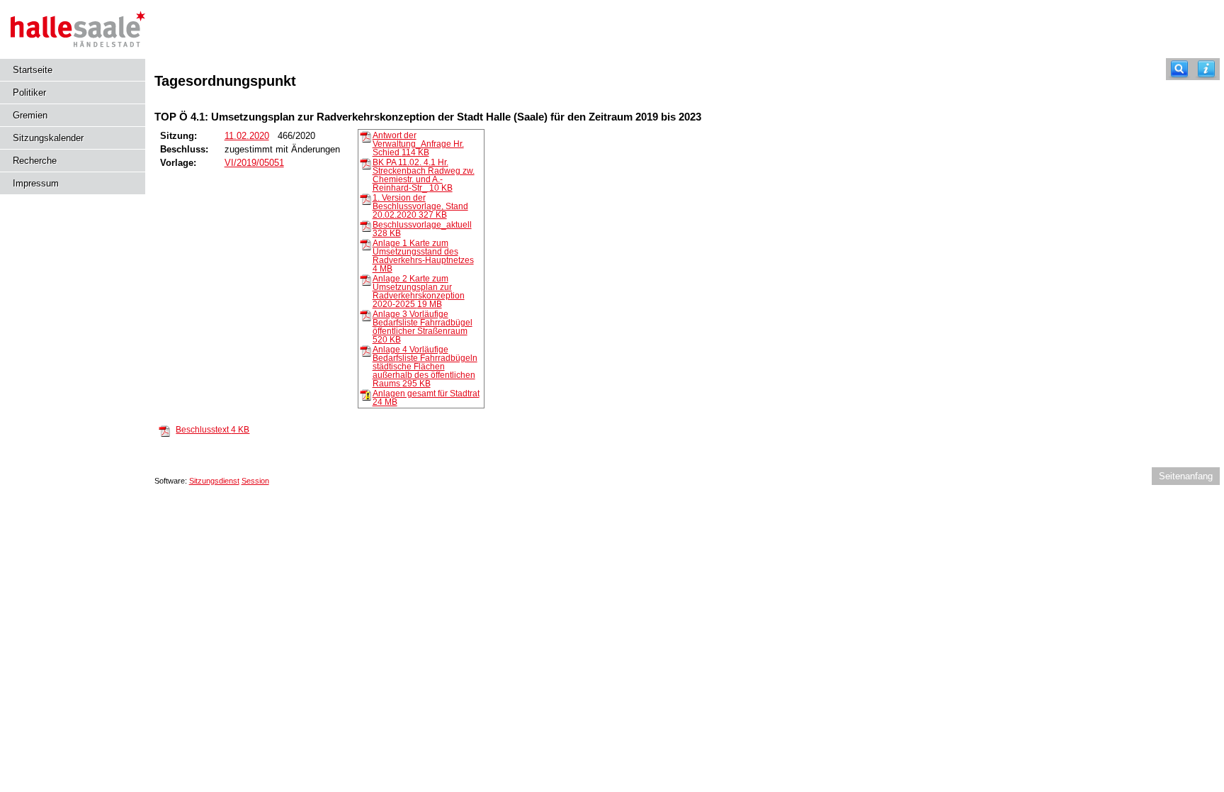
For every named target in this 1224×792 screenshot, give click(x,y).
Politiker (29, 92)
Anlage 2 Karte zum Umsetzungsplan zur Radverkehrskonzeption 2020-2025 (419, 291)
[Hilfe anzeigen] (1206, 69)
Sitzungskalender (48, 138)
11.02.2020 (247, 135)
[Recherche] (1179, 69)
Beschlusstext (212, 429)
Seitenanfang (1186, 476)
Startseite (32, 70)
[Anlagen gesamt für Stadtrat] (365, 394)
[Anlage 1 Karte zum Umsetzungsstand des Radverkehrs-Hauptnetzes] (365, 244)
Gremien (30, 115)
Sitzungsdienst (214, 480)
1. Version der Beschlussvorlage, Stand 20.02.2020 (420, 206)
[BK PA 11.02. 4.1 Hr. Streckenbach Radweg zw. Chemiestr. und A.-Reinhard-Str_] (365, 163)
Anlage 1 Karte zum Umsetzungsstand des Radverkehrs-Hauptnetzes (423, 256)
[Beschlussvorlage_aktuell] (365, 225)
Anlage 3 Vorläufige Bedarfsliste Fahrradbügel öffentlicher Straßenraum (422, 327)
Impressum (36, 183)
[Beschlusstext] (164, 430)
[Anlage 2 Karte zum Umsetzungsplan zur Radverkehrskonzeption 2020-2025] (365, 279)
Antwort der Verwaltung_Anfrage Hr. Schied (418, 144)
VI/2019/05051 (254, 162)
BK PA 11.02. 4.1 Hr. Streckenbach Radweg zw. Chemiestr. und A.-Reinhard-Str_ (424, 175)
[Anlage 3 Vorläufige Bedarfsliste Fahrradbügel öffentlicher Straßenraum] (365, 315)
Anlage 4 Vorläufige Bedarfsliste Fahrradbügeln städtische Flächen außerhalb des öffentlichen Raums (425, 366)
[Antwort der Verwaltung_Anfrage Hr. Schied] (365, 136)
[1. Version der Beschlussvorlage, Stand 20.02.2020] (365, 198)
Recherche (35, 160)
